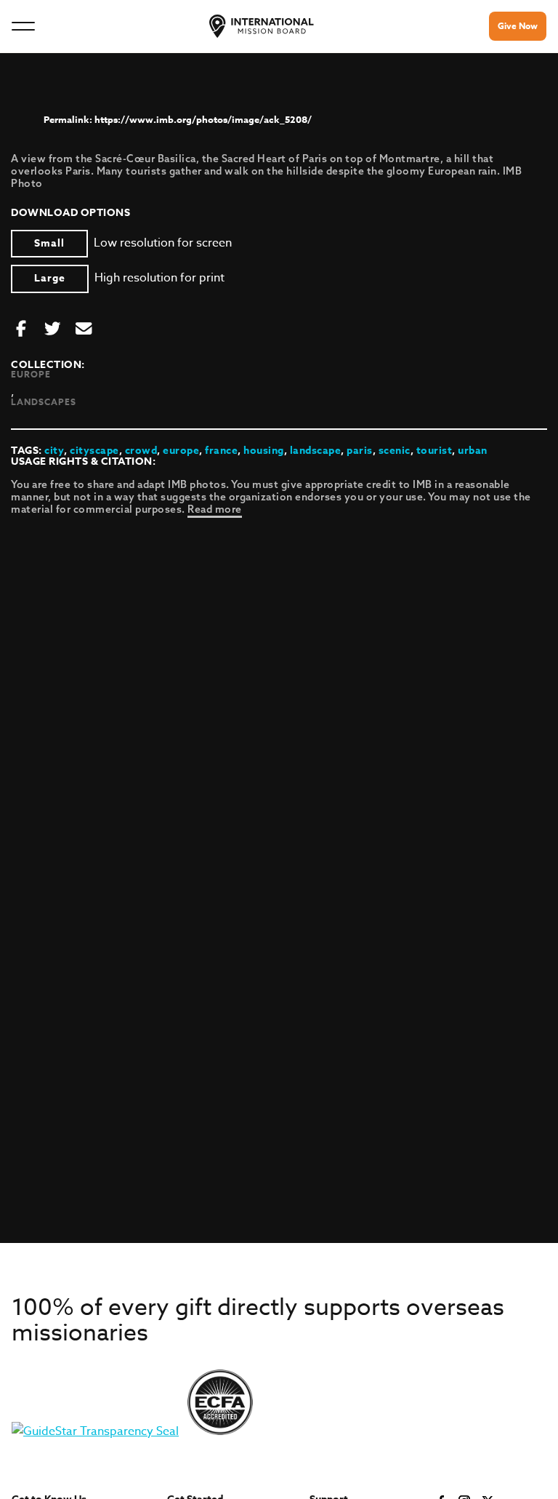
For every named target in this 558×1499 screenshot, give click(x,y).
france (221, 450)
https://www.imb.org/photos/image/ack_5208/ (203, 119)
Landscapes (43, 402)
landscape (315, 450)
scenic (395, 450)
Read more (214, 509)
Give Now (518, 26)
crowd (141, 450)
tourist (434, 450)
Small (49, 243)
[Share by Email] (83, 329)
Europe (31, 374)
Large (49, 278)
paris (360, 450)
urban (473, 450)
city (54, 450)
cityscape (94, 450)
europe (181, 450)
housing (263, 450)
